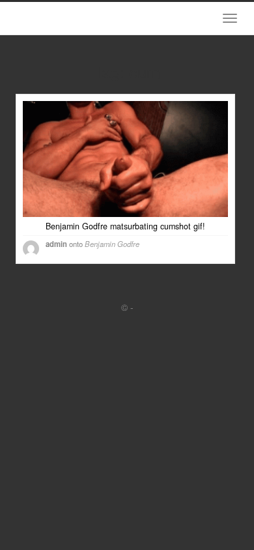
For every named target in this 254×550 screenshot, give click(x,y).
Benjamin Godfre (112, 244)
